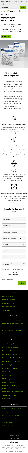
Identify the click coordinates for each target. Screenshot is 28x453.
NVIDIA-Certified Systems (9, 382)
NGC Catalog (6, 379)
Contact (19, 449)
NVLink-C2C (19, 330)
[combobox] (14, 245)
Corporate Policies (20, 447)
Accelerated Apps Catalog (10, 344)
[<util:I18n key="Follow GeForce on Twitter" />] (14, 438)
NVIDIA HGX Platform (8, 303)
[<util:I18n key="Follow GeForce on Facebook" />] (8, 438)
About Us (5, 408)
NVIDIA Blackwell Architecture (11, 320)
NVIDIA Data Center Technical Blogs (12, 391)
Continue (23, 7)
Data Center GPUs (7, 296)
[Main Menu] (2, 11)
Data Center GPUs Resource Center (12, 358)
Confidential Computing (9, 327)
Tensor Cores (18, 334)
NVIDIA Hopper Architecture (10, 323)
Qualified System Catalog (9, 395)
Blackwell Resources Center (10, 347)
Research (18, 419)
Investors (5, 412)
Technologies (6, 426)
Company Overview (15, 408)
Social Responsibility (8, 422)
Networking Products (8, 306)
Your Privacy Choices (18, 445)
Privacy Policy (7, 445)
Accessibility (9, 447)
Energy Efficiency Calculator (10, 368)
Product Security (11, 449)
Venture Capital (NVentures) (10, 415)
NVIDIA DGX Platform (8, 299)
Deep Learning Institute (9, 365)
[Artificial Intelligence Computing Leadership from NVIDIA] (11, 11)
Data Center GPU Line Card (10, 354)
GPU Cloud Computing (8, 372)
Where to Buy (6, 398)
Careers (14, 426)
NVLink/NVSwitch (7, 334)
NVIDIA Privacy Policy (8, 279)
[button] (20, 11)
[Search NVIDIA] (4, 11)
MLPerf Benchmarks (8, 375)
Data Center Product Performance (12, 361)
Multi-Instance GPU (8, 330)
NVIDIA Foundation (7, 419)
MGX (22, 323)
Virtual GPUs (6, 310)
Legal (3, 447)
